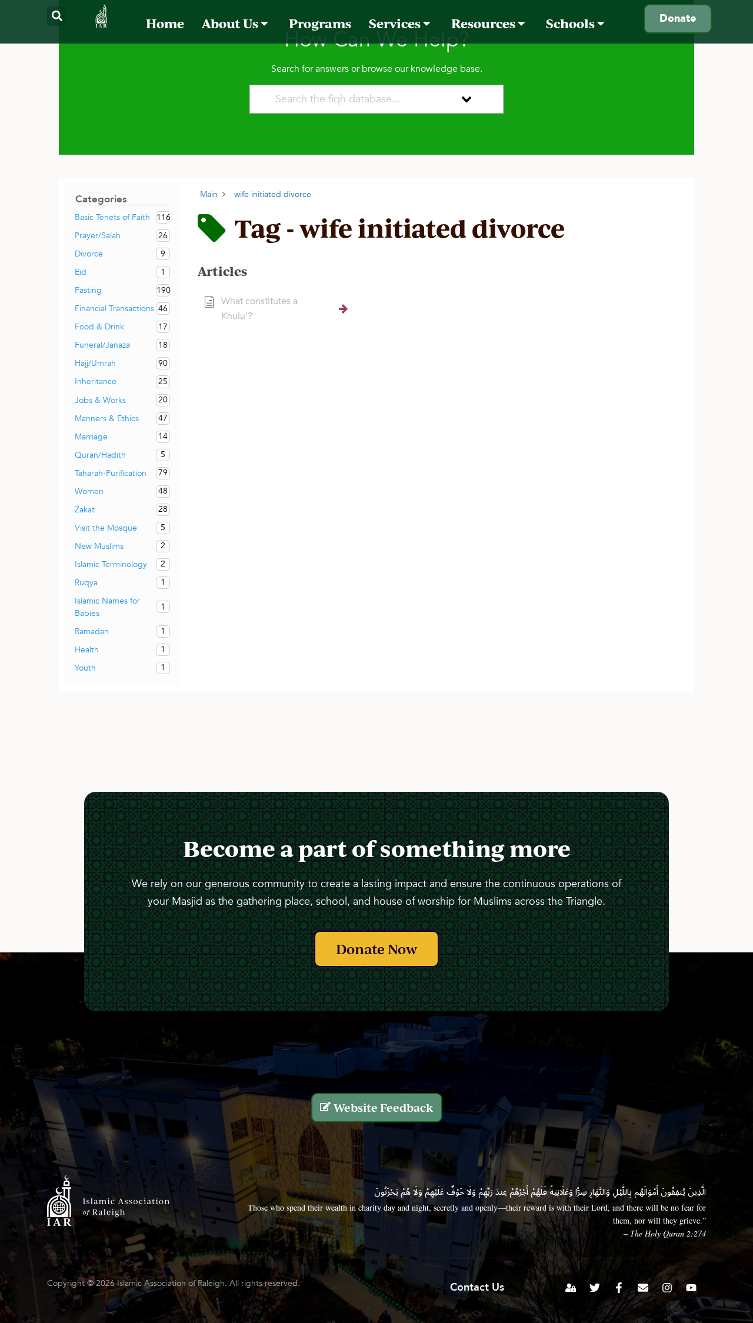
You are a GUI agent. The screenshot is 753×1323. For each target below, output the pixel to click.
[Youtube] (691, 1287)
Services (396, 23)
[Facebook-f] (618, 1287)
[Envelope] (643, 1287)
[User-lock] (570, 1287)
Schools (571, 23)
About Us (231, 23)
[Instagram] (667, 1287)
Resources (484, 23)
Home (165, 23)
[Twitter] (594, 1287)
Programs (320, 23)
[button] (56, 16)
